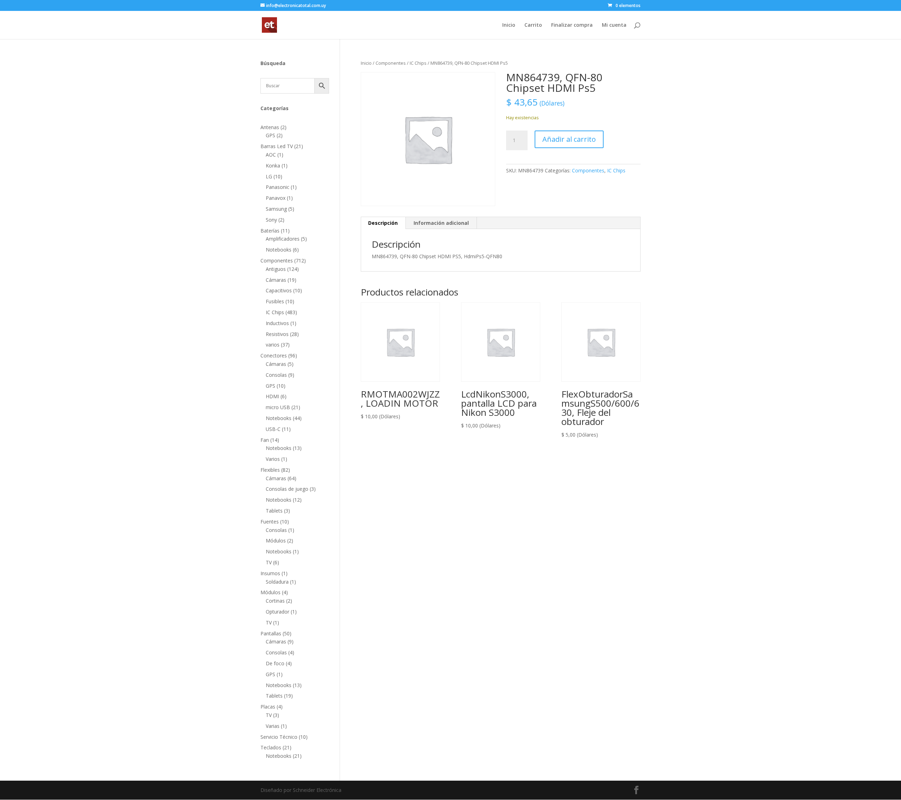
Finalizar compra (572, 25)
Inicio (508, 25)
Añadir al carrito (569, 139)
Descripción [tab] (383, 223)
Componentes (391, 63)
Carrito (533, 25)
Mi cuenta (614, 25)
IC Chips (418, 63)
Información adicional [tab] (441, 223)
